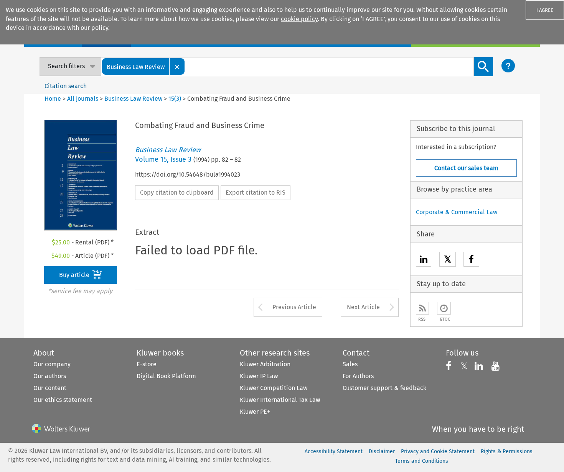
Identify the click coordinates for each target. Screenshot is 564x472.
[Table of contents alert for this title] (444, 308)
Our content (49, 388)
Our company (52, 364)
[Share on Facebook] (471, 260)
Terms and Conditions (421, 461)
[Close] (177, 66)
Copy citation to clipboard (177, 192)
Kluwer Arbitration (265, 364)
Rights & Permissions (507, 451)
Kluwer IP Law (259, 376)
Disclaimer (382, 451)
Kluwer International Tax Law (280, 399)
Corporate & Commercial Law (456, 212)
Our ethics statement (62, 399)
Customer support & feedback (384, 388)
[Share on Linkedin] (423, 260)
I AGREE (544, 10)
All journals (83, 98)
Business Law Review (133, 98)
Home (53, 98)
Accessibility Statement (334, 451)
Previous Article (294, 307)
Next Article (363, 307)
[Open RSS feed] (422, 308)
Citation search (66, 86)
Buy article (75, 275)
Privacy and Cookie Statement (438, 451)
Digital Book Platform (166, 376)
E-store (147, 364)
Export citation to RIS (255, 192)
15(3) (174, 98)
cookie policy (299, 19)
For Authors (358, 376)
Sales (350, 364)
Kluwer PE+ (255, 411)
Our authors (49, 376)
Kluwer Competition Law (273, 388)
